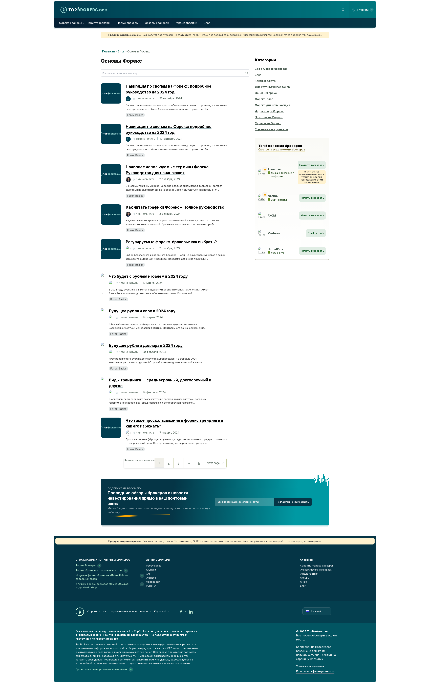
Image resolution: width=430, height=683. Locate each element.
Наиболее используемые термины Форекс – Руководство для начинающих (168, 170)
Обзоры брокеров (157, 23)
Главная (108, 51)
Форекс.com (153, 581)
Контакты (145, 611)
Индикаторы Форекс (269, 111)
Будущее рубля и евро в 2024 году (142, 311)
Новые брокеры (127, 23)
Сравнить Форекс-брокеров (317, 565)
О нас (303, 581)
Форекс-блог (264, 99)
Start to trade (316, 233)
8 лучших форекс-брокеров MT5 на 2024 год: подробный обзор (102, 585)
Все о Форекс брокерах (271, 68)
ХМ (148, 573)
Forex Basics (135, 115)
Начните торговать (311, 165)
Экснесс (151, 577)
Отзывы (304, 577)
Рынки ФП (151, 585)
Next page (213, 463)
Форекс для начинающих (272, 105)
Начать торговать (312, 197)
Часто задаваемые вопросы (120, 611)
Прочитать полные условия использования (101, 669)
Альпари (151, 569)
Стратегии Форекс (268, 123)
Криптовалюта (265, 81)
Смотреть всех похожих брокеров (281, 149)
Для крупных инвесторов (272, 87)
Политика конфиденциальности (315, 671)
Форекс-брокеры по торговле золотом (99, 570)
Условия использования (310, 666)
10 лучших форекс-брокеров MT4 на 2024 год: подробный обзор (103, 577)
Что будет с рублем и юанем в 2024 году (148, 276)
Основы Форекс (266, 93)
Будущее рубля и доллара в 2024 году (146, 345)
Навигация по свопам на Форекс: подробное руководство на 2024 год (168, 89)
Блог (207, 23)
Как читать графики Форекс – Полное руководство (175, 207)
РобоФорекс (153, 565)
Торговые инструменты (271, 129)
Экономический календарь (316, 569)
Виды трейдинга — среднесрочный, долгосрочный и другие (160, 383)
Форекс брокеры (70, 23)
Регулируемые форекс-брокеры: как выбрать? (171, 242)
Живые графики (186, 23)
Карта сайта (161, 611)
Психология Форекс (269, 117)
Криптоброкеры (99, 23)
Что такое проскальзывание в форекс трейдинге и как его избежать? (174, 423)
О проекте (93, 611)
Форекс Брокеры (86, 565)
